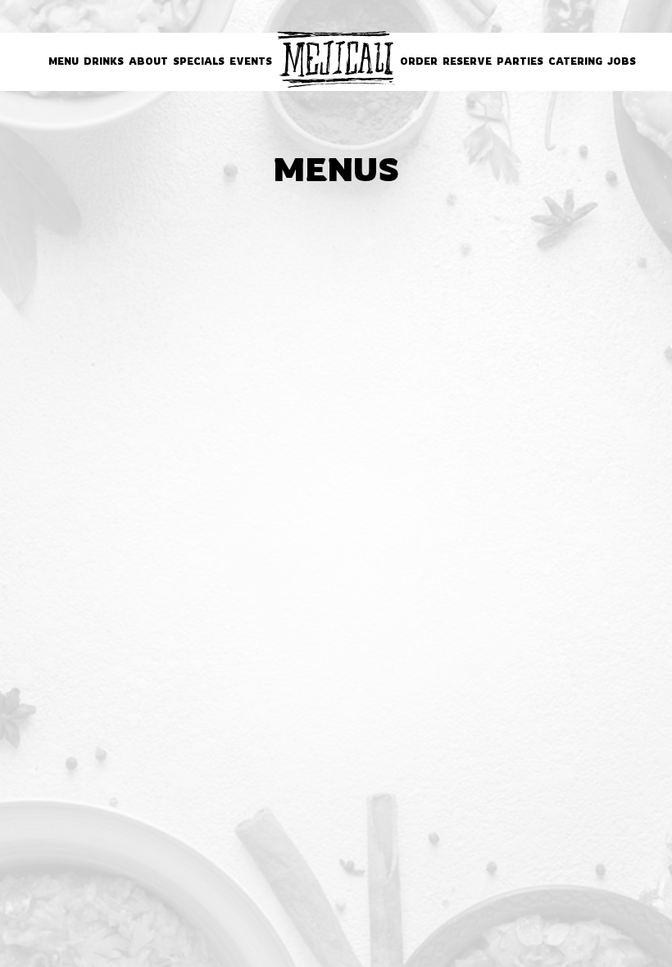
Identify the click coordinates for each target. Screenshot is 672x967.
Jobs (621, 61)
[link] (336, 59)
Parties (520, 61)
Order (419, 61)
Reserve (467, 61)
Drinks (104, 61)
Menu (63, 61)
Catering (575, 61)
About (148, 61)
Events (250, 61)
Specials (199, 61)
